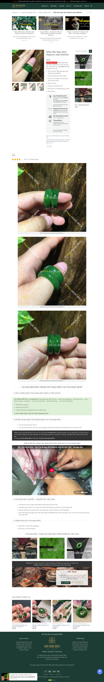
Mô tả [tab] (13, 155)
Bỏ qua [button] (89, 1)
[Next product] (87, 12)
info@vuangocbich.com (60, 665)
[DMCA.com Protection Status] (52, 680)
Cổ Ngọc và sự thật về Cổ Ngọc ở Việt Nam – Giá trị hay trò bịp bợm (77, 32)
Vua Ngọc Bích (45, 676)
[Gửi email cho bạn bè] (50, 146)
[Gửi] (90, 51)
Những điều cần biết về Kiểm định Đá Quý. (60, 105)
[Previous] (12, 31)
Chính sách (58, 674)
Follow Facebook (70, 665)
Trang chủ (15, 12)
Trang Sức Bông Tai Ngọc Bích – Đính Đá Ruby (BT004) (20, 625)
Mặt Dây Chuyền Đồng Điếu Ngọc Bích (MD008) (81, 625)
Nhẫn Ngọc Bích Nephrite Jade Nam (56, 139)
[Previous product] (90, 12)
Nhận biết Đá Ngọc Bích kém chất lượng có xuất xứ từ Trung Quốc (24, 32)
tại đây (59, 131)
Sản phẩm (53, 6)
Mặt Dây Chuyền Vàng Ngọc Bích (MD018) (40, 625)
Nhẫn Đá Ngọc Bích (44, 12)
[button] (91, 6)
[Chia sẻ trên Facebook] (47, 146)
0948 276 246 (61, 122)
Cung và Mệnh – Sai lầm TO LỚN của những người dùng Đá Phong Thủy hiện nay (51, 33)
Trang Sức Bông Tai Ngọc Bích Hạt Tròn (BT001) (61, 625)
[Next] (90, 31)
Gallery (61, 6)
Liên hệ (87, 6)
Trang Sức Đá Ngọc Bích (28, 12)
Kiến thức (45, 6)
